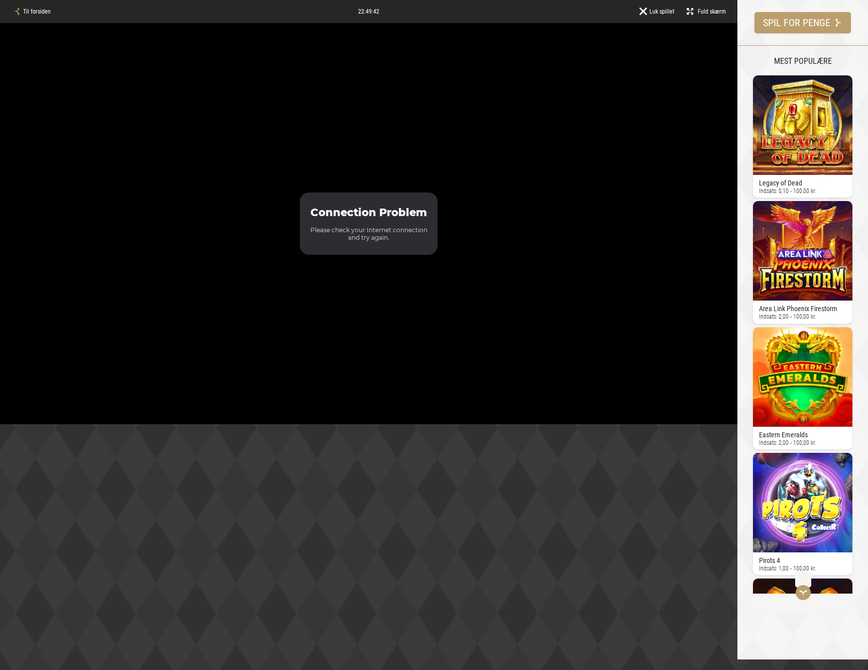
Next (755, 336)
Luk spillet (662, 11)
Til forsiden (37, 11)
